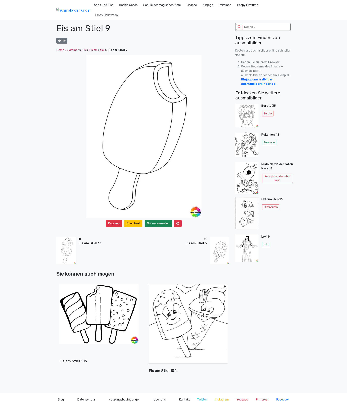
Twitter (202, 399)
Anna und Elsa (103, 5)
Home (60, 50)
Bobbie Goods (128, 5)
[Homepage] (73, 10)
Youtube (242, 399)
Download (133, 223)
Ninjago (208, 5)
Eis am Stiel (96, 50)
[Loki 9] (246, 248)
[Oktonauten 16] (246, 214)
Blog (61, 399)
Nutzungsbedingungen (124, 399)
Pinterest (262, 399)
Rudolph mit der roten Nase (277, 178)
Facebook (282, 399)
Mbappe (192, 5)
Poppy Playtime (247, 5)
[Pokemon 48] (246, 146)
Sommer (73, 50)
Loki (266, 244)
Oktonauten (271, 207)
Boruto (268, 113)
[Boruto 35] (246, 117)
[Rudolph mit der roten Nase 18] (246, 178)
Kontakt (184, 399)
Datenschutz (86, 399)
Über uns (160, 399)
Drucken (114, 223)
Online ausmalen (158, 223)
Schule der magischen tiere (162, 5)
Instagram (222, 399)
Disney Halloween (106, 15)
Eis (84, 50)
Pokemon (225, 5)
